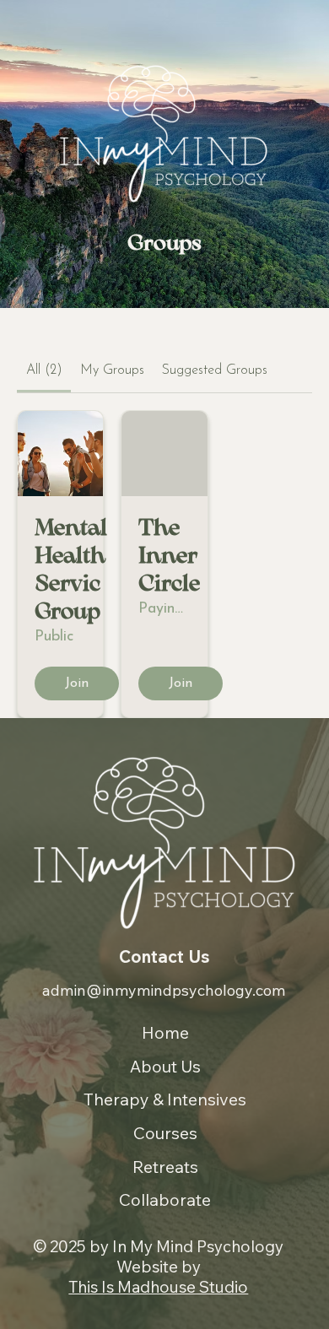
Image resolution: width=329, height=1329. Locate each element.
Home (165, 1032)
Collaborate (165, 1199)
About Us (165, 1066)
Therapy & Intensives (165, 1099)
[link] (44, 370)
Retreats (165, 1166)
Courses (165, 1132)
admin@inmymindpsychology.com (163, 990)
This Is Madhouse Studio (158, 1287)
